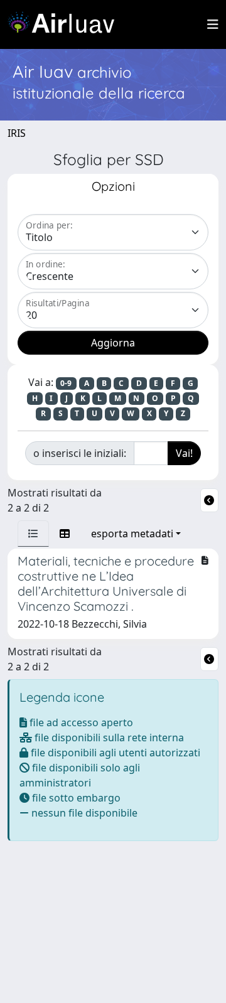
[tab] (33, 533)
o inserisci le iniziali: (79, 453)
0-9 (66, 383)
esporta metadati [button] (132, 533)
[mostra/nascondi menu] (212, 24)
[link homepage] (66, 24)
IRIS (17, 133)
